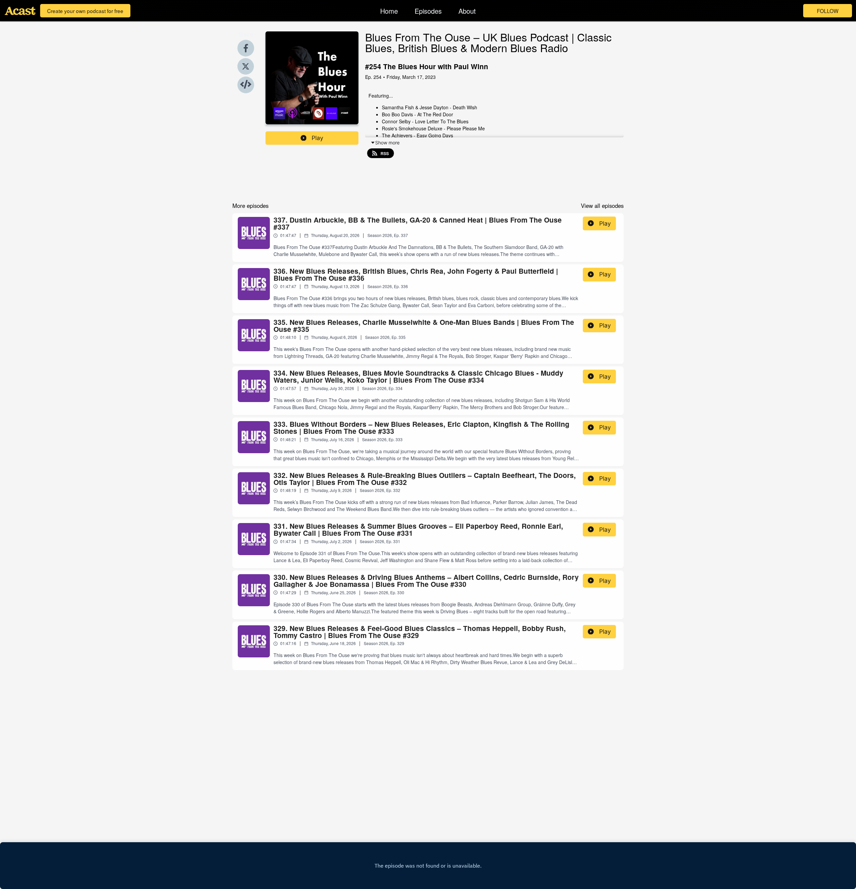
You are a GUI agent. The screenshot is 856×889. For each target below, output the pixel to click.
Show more (387, 142)
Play (317, 137)
